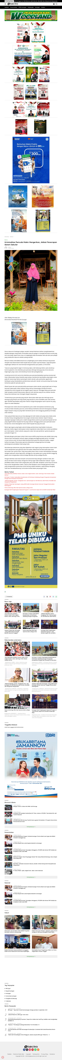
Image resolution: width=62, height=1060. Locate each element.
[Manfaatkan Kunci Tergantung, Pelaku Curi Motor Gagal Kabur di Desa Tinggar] (44, 941)
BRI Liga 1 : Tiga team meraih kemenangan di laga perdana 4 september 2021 (27, 1010)
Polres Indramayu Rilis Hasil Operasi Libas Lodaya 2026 (19, 487)
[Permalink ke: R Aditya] (6, 247)
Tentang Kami (36, 1054)
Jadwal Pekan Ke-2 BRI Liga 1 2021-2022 (18, 1014)
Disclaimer (52, 1054)
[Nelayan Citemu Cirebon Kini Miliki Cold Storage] (8, 807)
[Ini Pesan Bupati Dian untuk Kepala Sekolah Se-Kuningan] (8, 844)
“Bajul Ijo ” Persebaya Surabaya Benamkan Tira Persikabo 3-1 (23, 1024)
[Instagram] (30, 1049)
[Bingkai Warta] (12, 4)
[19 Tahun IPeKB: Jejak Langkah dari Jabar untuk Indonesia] (8, 872)
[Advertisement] (31, 970)
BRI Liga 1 (8, 988)
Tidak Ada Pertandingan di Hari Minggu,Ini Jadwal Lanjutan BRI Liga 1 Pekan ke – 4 (29, 1034)
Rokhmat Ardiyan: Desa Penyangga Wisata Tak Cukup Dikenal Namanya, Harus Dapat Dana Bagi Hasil (35, 857)
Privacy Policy (44, 1054)
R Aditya (9, 247)
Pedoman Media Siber (18, 1054)
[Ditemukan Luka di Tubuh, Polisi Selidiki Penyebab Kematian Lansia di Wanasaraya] (17, 922)
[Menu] (6, 4)
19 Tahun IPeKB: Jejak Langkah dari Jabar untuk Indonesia (28, 870)
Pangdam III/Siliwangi (11, 998)
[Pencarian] (56, 4)
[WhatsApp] (35, 1049)
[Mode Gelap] (54, 4)
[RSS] (38, 1049)
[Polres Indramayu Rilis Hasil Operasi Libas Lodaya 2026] (31, 624)
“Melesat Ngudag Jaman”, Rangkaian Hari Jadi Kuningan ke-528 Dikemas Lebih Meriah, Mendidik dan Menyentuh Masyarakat (30, 481)
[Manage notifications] (3, 1057)
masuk (12, 727)
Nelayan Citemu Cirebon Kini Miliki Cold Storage (25, 806)
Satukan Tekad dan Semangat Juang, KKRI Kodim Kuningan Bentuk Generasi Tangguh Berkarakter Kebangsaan (30, 484)
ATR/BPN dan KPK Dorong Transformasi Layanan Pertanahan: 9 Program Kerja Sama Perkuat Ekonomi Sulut (35, 820)
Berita (6, 240)
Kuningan (8, 993)
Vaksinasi (8, 1001)
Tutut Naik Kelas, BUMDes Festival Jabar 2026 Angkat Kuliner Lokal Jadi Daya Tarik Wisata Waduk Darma (29, 474)
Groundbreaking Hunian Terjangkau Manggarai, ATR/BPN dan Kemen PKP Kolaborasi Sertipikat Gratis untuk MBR (34, 850)
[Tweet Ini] (47, 597)
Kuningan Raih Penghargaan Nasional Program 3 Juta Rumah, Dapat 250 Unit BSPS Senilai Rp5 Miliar (30, 489)
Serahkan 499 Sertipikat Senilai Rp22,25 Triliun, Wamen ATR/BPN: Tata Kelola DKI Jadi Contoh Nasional (34, 814)
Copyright (28, 1054)
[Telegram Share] (53, 597)
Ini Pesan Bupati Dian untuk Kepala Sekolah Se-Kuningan (27, 843)
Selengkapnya (30, 826)
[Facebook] (24, 1049)
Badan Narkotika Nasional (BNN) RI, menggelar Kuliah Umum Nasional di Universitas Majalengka (17, 950)
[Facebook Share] (44, 597)
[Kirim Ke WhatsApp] (56, 597)
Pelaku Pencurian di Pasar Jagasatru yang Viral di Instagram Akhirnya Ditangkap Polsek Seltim (44, 931)
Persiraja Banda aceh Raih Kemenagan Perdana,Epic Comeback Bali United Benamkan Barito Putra (31, 1030)
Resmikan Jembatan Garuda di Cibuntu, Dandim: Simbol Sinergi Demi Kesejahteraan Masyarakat (34, 864)
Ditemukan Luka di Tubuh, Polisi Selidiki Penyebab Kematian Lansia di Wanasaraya (17, 931)
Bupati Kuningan (10, 991)
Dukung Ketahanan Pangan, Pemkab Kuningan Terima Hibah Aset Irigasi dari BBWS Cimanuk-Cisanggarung (34, 837)
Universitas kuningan (11, 996)
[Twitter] (27, 1049)
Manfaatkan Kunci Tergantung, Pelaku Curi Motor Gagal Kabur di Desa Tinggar (44, 950)
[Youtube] (32, 1049)
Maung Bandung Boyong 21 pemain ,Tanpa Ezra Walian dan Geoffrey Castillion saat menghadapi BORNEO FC (32, 1020)
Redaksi (9, 1054)
